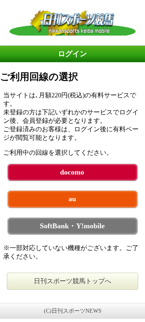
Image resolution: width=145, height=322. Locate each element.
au (72, 199)
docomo (72, 172)
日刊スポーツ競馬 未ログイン (72, 22)
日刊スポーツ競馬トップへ (72, 281)
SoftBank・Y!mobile (72, 226)
